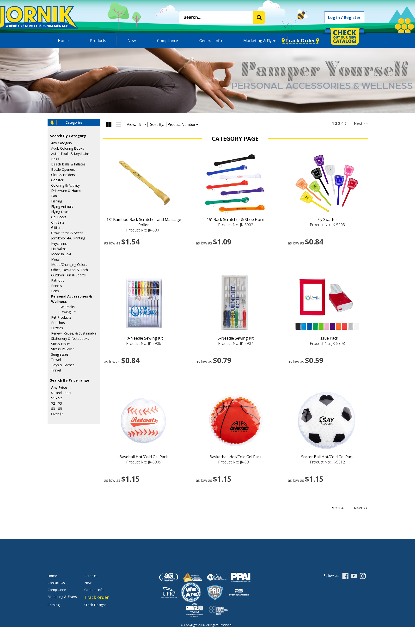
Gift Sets (57, 222)
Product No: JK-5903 (327, 224)
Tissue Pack (327, 338)
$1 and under (61, 392)
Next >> (361, 123)
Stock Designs (95, 605)
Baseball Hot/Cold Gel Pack (143, 456)
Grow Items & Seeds (67, 233)
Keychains (59, 243)
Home (63, 40)
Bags (55, 159)
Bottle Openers (63, 169)
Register (352, 17)
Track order (96, 597)
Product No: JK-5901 (143, 230)
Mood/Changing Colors (69, 264)
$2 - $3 (56, 403)
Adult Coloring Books (67, 148)
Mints (55, 259)
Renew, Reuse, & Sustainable (74, 333)
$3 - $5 (56, 408)
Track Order (300, 40)
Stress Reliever (62, 349)
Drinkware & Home (66, 190)
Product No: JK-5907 (235, 343)
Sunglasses (59, 354)
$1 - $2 (56, 398)
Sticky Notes (61, 343)
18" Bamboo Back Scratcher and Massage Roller (143, 222)
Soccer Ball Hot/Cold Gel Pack (327, 456)
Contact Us (56, 582)
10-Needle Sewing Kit (144, 338)
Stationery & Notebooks (70, 338)
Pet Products (61, 317)
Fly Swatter (327, 219)
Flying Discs (60, 211)
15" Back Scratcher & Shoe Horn (235, 219)
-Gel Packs (66, 306)
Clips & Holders (63, 174)
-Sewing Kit (67, 312)
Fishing (56, 201)
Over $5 (57, 414)
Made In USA (61, 254)
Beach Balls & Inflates (68, 164)
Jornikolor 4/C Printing (68, 238)
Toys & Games (62, 365)
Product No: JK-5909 (143, 462)
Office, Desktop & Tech (69, 270)
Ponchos (58, 322)
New (132, 40)
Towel (56, 359)
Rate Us (90, 575)
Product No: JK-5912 (327, 462)
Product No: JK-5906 (143, 343)
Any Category (61, 143)
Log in (334, 17)
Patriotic (57, 280)
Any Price (59, 387)
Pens (55, 291)
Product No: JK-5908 (327, 343)
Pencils (56, 285)
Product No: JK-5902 (235, 224)
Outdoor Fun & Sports (68, 275)
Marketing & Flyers (260, 40)
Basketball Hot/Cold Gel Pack (235, 456)
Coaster (57, 180)
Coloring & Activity (65, 185)
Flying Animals (62, 206)
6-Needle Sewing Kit (236, 338)
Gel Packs (58, 217)
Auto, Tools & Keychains (70, 153)
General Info (210, 40)
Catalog (54, 605)
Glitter (56, 227)
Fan (54, 196)
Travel (56, 370)
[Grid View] (108, 124)
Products (98, 40)
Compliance (167, 40)
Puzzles (57, 328)
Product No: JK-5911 (235, 462)
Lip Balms (59, 248)
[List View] (118, 124)
